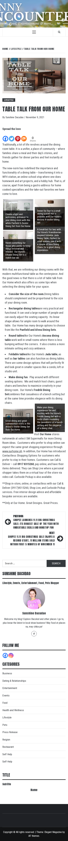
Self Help (7, 754)
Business (7, 673)
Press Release (10, 732)
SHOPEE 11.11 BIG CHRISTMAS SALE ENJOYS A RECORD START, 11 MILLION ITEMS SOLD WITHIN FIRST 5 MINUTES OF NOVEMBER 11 (31, 538)
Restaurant (8, 746)
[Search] (59, 32)
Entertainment (9, 688)
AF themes (33, 835)
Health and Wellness (13, 710)
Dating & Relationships (14, 680)
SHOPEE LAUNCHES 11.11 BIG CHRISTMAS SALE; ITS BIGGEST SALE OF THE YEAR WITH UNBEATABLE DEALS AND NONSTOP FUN (36, 521)
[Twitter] (11, 136)
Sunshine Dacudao (15, 117)
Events (5, 695)
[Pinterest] (18, 136)
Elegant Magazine (53, 832)
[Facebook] (5, 136)
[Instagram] (10, 655)
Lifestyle (9, 100)
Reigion (6, 739)
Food (4, 702)
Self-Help (7, 761)
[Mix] (24, 136)
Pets (4, 724)
